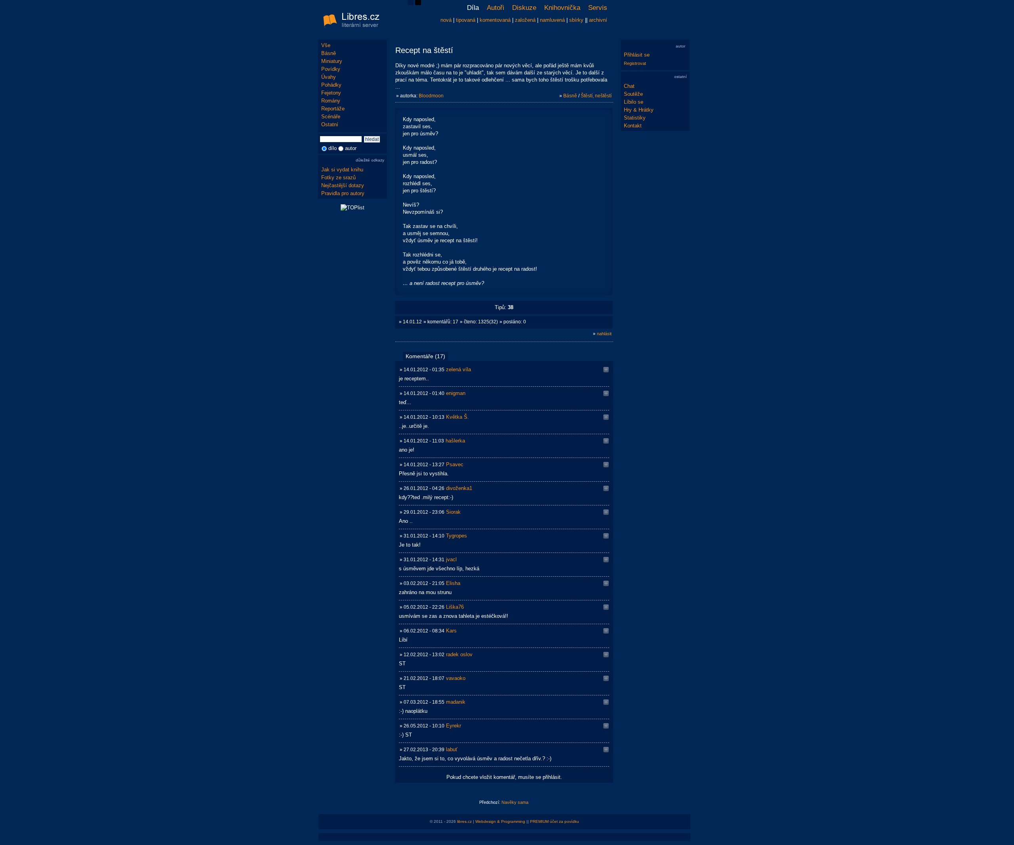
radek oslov (459, 654)
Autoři (495, 7)
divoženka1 (459, 488)
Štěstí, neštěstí (596, 96)
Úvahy (328, 77)
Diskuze (524, 7)
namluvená (552, 20)
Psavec (454, 464)
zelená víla (458, 369)
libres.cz (464, 821)
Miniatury (331, 61)
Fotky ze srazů (338, 177)
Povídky (330, 69)
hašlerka (455, 441)
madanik (455, 702)
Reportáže (333, 109)
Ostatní (329, 124)
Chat (629, 86)
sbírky (576, 20)
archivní (598, 20)
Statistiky (635, 118)
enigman (455, 393)
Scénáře (330, 117)
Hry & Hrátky (639, 110)
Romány (330, 101)
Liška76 (455, 607)
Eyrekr (453, 726)
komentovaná (495, 20)
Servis (597, 7)
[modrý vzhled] (411, 3)
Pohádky (331, 85)
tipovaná (465, 20)
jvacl (451, 559)
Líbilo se (633, 102)
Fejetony (331, 93)
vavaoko (455, 678)
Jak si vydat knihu (342, 170)
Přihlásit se (637, 55)
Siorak (453, 512)
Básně (328, 53)
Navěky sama (514, 802)
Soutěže (633, 94)
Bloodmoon (431, 96)
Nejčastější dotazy (342, 185)
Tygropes (456, 536)
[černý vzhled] (418, 3)
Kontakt (633, 126)
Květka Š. (457, 417)
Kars (451, 631)
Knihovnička (562, 7)
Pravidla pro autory (342, 193)
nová (446, 20)
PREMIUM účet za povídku (554, 821)
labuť (451, 749)
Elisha (453, 583)
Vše (325, 45)
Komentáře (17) (425, 356)
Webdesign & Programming (500, 821)
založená (525, 20)
